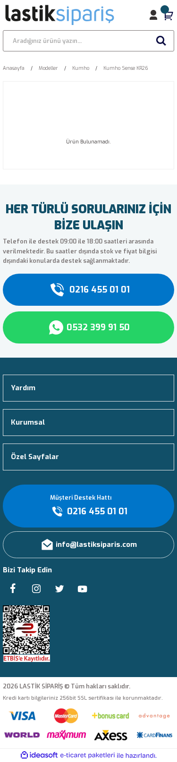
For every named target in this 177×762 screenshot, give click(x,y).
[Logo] (60, 15)
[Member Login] (153, 15)
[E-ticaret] (87, 755)
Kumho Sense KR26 (125, 68)
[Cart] (168, 15)
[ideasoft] (39, 755)
